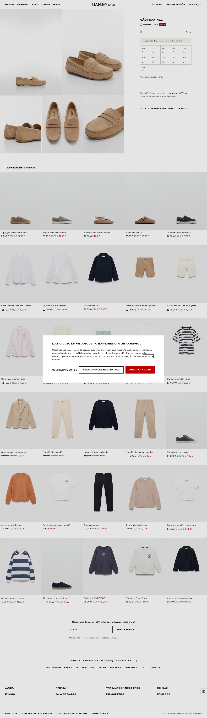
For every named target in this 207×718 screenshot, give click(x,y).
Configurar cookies (64, 370)
